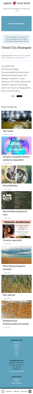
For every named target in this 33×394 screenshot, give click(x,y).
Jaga (13, 96)
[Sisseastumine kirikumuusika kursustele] (16, 318)
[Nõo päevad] (16, 292)
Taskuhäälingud (16, 383)
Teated (3, 58)
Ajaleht (7, 3)
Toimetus (16, 342)
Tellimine (16, 391)
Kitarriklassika (10, 185)
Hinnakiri (16, 344)
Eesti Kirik (23, 3)
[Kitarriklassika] (16, 183)
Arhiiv (16, 348)
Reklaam (17, 346)
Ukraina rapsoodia (12, 240)
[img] (30, 391)
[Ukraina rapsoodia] (16, 237)
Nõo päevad (9, 295)
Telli (16, 355)
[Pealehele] (14, 5)
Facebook (16, 379)
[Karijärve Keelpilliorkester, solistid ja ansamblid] (16, 154)
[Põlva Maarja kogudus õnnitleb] (16, 263)
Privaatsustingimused (16, 371)
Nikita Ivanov (8, 134)
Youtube (16, 381)
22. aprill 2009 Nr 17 (19, 58)
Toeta (16, 351)
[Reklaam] (16, 31)
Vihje (16, 353)
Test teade (8, 131)
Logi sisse (24, 391)
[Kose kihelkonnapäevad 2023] (16, 209)
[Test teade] (16, 128)
